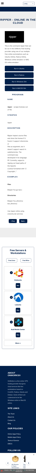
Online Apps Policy (14, 434)
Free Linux (11, 260)
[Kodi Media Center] (19, 322)
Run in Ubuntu (19, 68)
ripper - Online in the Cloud (18, 21)
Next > (23, 221)
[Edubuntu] (19, 272)
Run (18, 285)
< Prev (13, 221)
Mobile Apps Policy (14, 437)
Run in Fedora (19, 75)
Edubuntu (18, 280)
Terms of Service (13, 440)
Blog (9, 423)
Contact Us (11, 420)
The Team (11, 414)
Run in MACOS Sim (19, 88)
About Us (11, 417)
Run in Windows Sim (19, 82)
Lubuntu (18, 305)
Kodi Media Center (18, 329)
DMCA (10, 444)
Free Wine (26, 260)
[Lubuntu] (19, 297)
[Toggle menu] (2, 3)
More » (18, 343)
